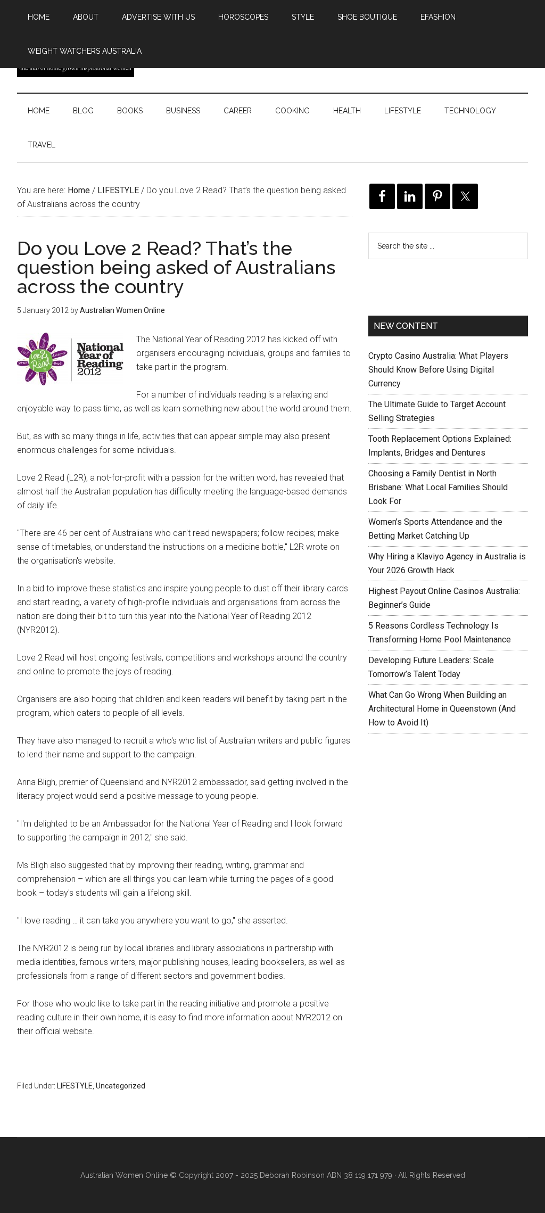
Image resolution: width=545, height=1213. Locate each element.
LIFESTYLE (75, 1086)
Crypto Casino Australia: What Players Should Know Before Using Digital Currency (438, 370)
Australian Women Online (124, 1175)
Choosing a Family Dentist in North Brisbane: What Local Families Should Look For (438, 487)
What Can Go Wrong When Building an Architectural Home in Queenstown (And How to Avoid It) (442, 709)
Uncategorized (120, 1086)
